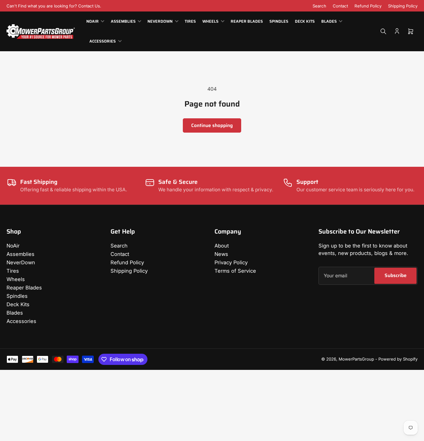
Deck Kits (305, 21)
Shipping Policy (402, 5)
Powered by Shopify (397, 359)
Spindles (278, 21)
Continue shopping (212, 125)
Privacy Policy (231, 262)
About (221, 246)
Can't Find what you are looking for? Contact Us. (54, 5)
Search (319, 5)
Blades (329, 21)
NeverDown (160, 21)
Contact (340, 5)
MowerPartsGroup (356, 359)
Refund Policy (367, 5)
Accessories (102, 41)
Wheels (210, 21)
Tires (190, 21)
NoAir (92, 21)
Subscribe (396, 275)
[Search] (383, 31)
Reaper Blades (247, 21)
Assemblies (123, 21)
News (221, 254)
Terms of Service (235, 271)
